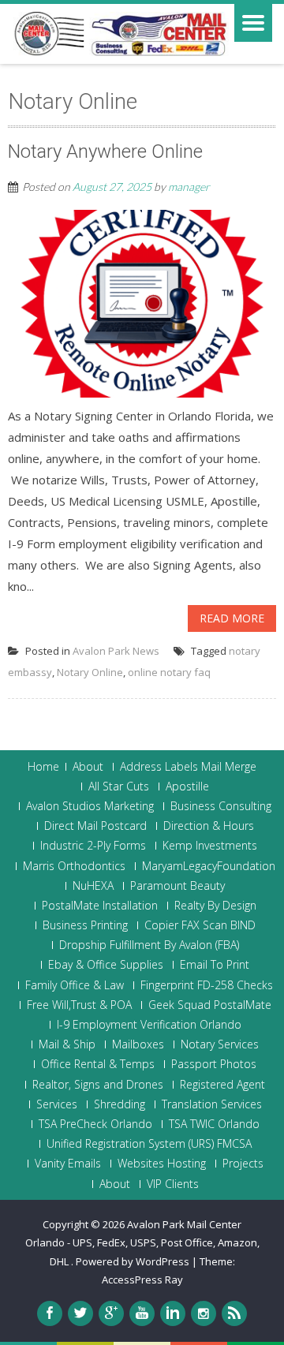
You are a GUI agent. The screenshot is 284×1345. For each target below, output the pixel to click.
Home (43, 767)
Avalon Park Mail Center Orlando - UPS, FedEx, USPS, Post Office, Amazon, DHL (142, 1242)
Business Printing (85, 925)
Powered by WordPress (132, 1261)
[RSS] (234, 1313)
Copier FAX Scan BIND (200, 925)
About (88, 767)
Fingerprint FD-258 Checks (206, 985)
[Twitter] (80, 1313)
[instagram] (203, 1313)
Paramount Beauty (177, 886)
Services (56, 1104)
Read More (232, 618)
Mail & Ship (67, 1044)
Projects (242, 1164)
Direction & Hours (208, 826)
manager (189, 186)
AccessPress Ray (142, 1279)
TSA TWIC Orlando (214, 1124)
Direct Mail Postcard (95, 826)
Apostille (187, 786)
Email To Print (214, 965)
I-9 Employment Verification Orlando (149, 1025)
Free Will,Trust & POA (79, 1005)
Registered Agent (222, 1085)
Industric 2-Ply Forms (93, 846)
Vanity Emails (68, 1164)
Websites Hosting (162, 1164)
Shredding (119, 1104)
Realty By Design (215, 906)
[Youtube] (142, 1313)
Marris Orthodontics (74, 866)
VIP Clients (173, 1184)
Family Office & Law (74, 985)
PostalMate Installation (100, 906)
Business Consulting (220, 806)
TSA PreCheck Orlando (95, 1124)
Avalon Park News (116, 651)
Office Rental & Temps (98, 1064)
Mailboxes (138, 1044)
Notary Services (220, 1044)
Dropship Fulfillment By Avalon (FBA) (149, 945)
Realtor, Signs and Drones (97, 1085)
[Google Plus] (111, 1313)
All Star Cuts (118, 786)
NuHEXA (93, 886)
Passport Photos (213, 1064)
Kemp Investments (210, 846)
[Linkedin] (172, 1313)
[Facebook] (49, 1313)
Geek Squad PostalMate (209, 1005)
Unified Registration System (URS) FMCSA (149, 1144)
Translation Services (212, 1104)
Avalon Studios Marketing (90, 806)
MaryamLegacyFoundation (208, 866)
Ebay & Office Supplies (105, 965)
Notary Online (90, 672)
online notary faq (169, 672)
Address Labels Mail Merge (188, 767)
